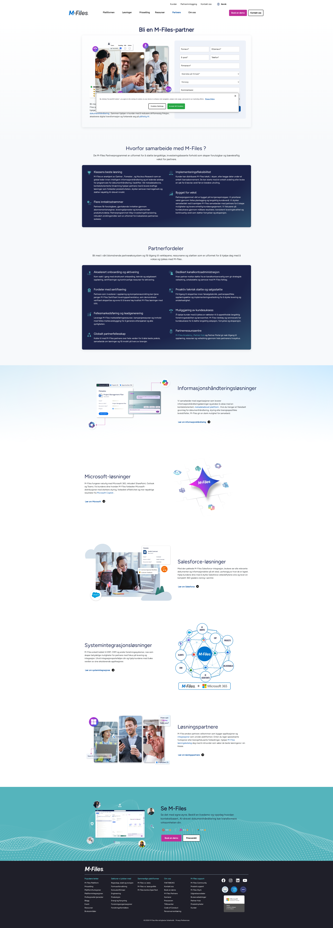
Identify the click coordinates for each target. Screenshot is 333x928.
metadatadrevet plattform (207, 407)
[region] (167, 102)
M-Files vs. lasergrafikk (147, 886)
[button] (223, 880)
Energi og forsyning (119, 901)
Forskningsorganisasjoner (121, 904)
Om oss (192, 12)
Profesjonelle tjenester (94, 897)
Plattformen (108, 12)
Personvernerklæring (172, 911)
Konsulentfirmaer (118, 890)
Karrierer (167, 897)
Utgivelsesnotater (198, 893)
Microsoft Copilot (105, 493)
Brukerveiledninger (198, 897)
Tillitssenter (169, 904)
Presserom (168, 901)
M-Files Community (199, 883)
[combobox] (221, 4)
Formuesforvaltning (119, 886)
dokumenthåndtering (99, 113)
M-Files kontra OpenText (148, 890)
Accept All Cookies (176, 106)
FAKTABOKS (169, 883)
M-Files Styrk (196, 890)
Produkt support (197, 886)
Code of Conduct (171, 908)
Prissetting (144, 12)
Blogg (87, 901)
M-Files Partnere (171, 893)
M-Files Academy (184, 335)
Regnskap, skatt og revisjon (122, 883)
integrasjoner (184, 737)
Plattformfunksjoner (93, 890)
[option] (221, 4)
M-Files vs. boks (144, 883)
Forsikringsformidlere (120, 908)
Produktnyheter (197, 904)
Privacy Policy (210, 99)
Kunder (173, 4)
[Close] (235, 96)
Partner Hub (199, 335)
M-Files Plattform (92, 883)
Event (87, 904)
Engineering (116, 893)
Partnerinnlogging (189, 4)
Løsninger (127, 12)
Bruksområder (90, 911)
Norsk (223, 4)
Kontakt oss (206, 4)
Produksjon (115, 897)
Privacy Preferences (183, 920)
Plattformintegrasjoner (94, 893)
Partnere (176, 12)
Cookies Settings (157, 106)
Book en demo (170, 890)
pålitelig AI (144, 116)
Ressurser (160, 12)
